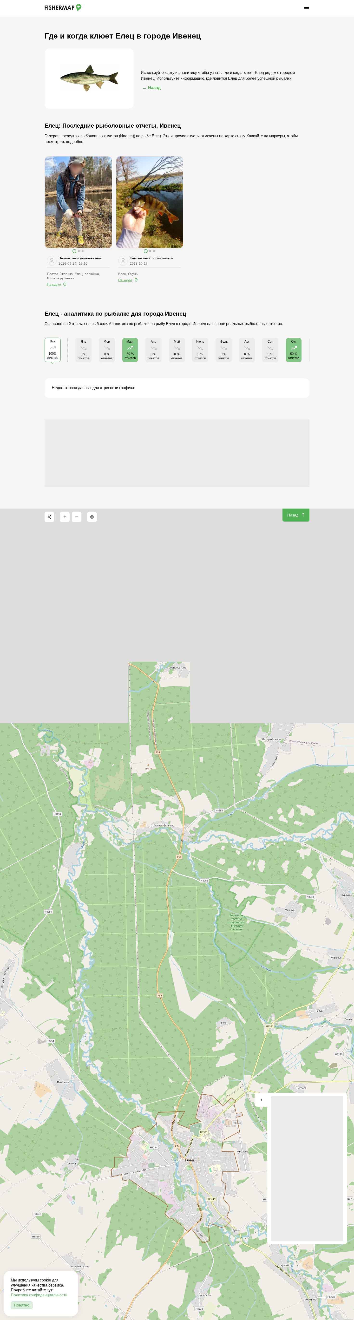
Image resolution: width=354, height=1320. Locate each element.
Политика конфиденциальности (39, 1295)
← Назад (151, 87)
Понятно (21, 1305)
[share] (49, 517)
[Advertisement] (177, 453)
